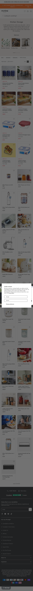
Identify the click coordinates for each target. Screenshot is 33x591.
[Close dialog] (32, 286)
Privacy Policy (11, 293)
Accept (7, 296)
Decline (7, 300)
